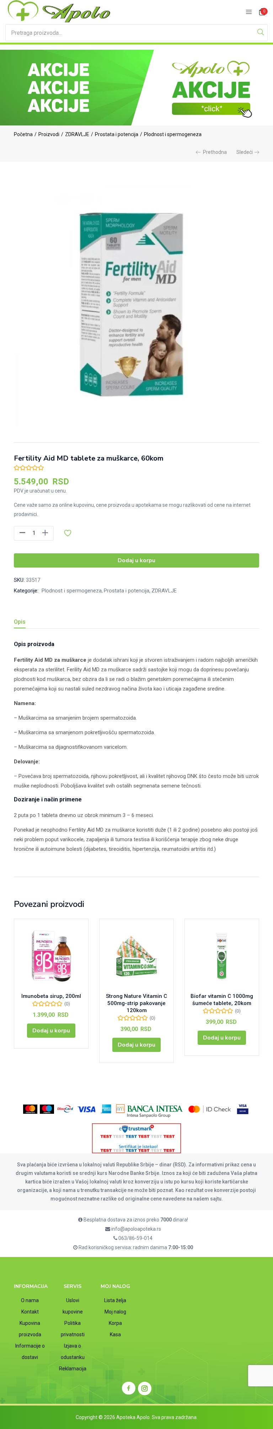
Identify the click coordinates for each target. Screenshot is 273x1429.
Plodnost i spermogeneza (173, 134)
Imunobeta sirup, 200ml (51, 996)
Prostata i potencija (116, 134)
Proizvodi (48, 134)
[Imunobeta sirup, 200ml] (51, 956)
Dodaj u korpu (136, 560)
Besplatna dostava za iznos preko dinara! (135, 1220)
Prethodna (215, 152)
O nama (30, 1300)
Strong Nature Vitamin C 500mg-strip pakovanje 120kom (136, 1003)
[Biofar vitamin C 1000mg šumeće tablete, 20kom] (222, 956)
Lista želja (115, 1300)
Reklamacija (72, 1368)
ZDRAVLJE (77, 134)
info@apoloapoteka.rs (135, 1229)
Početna (23, 134)
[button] (262, 12)
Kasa (115, 1334)
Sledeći (244, 152)
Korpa (115, 1323)
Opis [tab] (20, 621)
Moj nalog (115, 1312)
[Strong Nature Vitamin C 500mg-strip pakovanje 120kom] (136, 956)
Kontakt (30, 1312)
